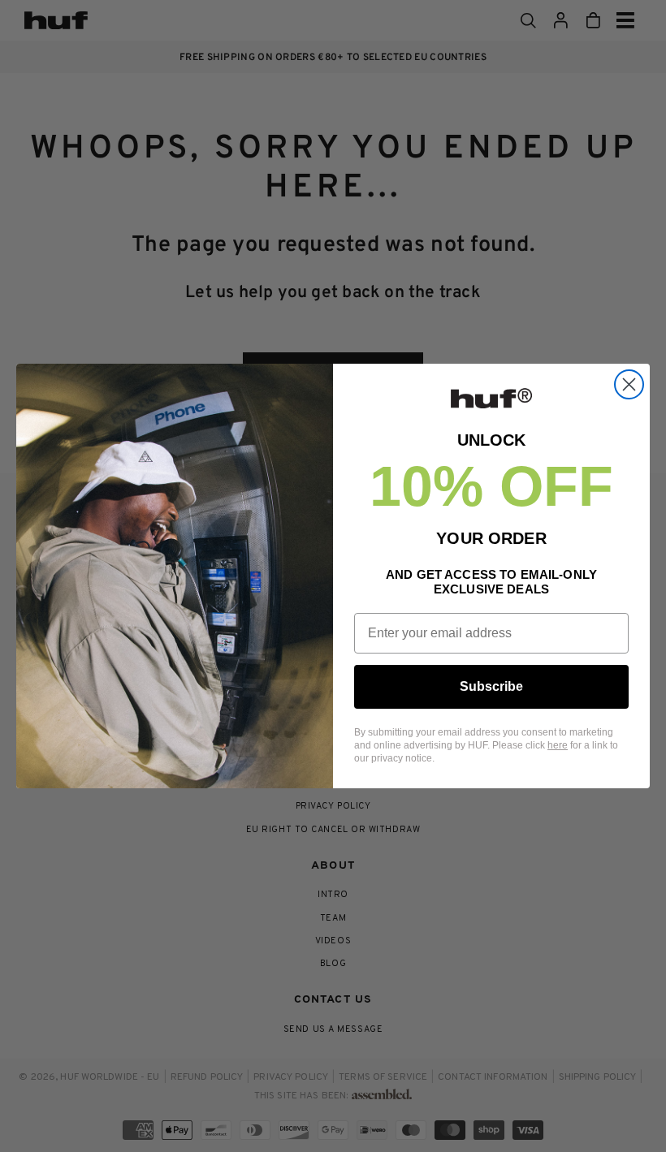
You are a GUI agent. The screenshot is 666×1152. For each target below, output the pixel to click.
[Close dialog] (629, 384)
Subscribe (491, 686)
